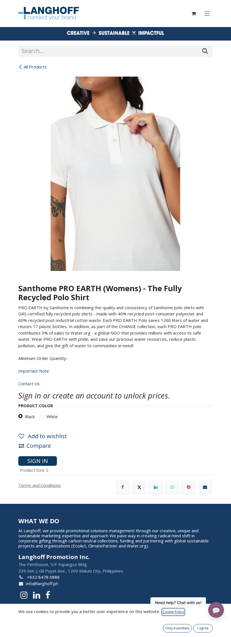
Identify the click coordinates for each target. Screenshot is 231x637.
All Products (35, 67)
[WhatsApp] (172, 487)
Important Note (33, 371)
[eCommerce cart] (193, 13)
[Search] (205, 51)
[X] (139, 487)
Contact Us (29, 383)
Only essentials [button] (177, 628)
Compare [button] (38, 445)
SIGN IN (37, 461)
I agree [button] (202, 628)
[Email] (205, 487)
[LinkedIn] (156, 487)
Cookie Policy (173, 611)
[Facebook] (123, 487)
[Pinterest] (188, 487)
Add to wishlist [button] (46, 436)
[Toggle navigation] (207, 13)
